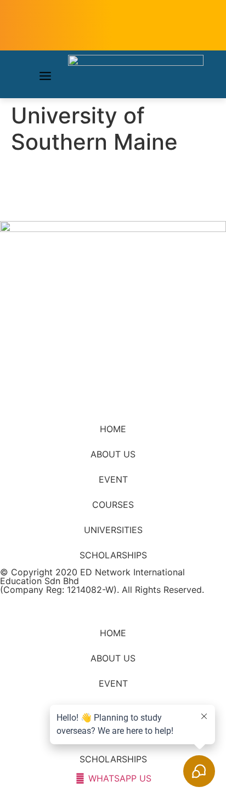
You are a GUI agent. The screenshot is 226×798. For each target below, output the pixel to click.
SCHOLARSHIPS (113, 555)
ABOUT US (113, 454)
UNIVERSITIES (113, 529)
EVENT (113, 479)
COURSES (113, 504)
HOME (113, 428)
